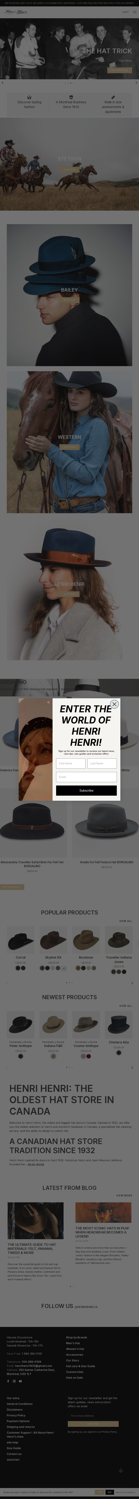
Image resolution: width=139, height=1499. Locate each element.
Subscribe (86, 790)
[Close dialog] (114, 704)
